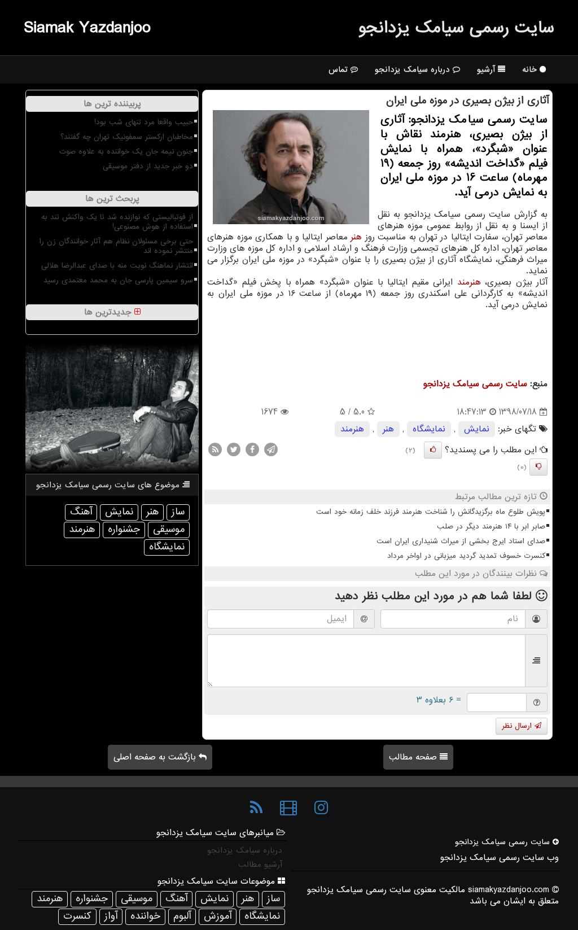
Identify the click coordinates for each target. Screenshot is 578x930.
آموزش (217, 916)
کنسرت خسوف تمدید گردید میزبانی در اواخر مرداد (466, 556)
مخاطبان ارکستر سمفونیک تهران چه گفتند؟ (126, 137)
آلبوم (182, 916)
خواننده (145, 916)
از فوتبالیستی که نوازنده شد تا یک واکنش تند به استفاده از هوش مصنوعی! (117, 222)
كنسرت (77, 916)
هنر (356, 237)
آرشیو (487, 69)
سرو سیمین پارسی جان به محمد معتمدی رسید (118, 280)
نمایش (476, 429)
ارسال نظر (518, 726)
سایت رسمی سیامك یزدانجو (456, 27)
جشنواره (124, 529)
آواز (110, 916)
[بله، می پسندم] (433, 450)
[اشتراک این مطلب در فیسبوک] (252, 449)
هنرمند (469, 282)
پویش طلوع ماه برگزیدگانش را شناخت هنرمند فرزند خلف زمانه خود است (430, 512)
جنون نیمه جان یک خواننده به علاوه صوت (126, 151)
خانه (531, 69)
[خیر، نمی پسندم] (538, 467)
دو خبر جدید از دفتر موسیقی (148, 166)
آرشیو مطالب (260, 864)
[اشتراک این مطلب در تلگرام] (271, 449)
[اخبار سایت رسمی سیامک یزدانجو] (256, 808)
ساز (178, 511)
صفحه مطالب (414, 757)
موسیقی (169, 529)
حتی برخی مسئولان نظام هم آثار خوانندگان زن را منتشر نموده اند (116, 246)
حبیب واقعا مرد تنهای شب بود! (143, 122)
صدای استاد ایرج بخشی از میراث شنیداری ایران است (460, 541)
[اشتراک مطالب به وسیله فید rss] (215, 449)
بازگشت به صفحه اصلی (156, 757)
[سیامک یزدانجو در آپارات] (288, 808)
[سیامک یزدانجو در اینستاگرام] (321, 808)
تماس (340, 69)
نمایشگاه (429, 429)
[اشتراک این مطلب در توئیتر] (234, 449)
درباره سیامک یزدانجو (414, 69)
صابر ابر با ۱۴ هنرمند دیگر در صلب (491, 526)
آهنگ (81, 511)
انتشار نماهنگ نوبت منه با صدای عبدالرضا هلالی (117, 265)
